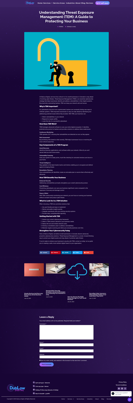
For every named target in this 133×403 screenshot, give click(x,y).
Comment (42, 324)
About (78, 3)
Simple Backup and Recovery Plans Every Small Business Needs (33, 295)
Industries (70, 3)
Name (41, 342)
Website (41, 354)
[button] (44, 252)
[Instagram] (125, 388)
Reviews (89, 3)
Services (47, 3)
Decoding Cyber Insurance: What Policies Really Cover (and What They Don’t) (97, 295)
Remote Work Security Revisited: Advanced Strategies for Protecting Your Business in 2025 (55, 292)
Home (40, 3)
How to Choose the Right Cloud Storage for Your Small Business (77, 298)
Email (41, 348)
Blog (83, 3)
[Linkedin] (122, 388)
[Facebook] (119, 388)
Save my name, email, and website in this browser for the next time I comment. (64, 360)
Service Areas (59, 3)
